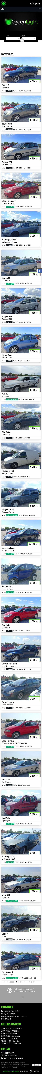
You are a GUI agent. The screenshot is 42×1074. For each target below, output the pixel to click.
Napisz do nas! (15, 1071)
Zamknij (36, 1065)
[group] (21, 23)
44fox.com (36, 1071)
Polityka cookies (8, 1013)
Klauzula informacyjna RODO (13, 1016)
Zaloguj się (36, 3)
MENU (3, 9)
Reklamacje (6, 1019)
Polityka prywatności (10, 1011)
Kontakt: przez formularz (12, 1058)
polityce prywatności (13, 1067)
